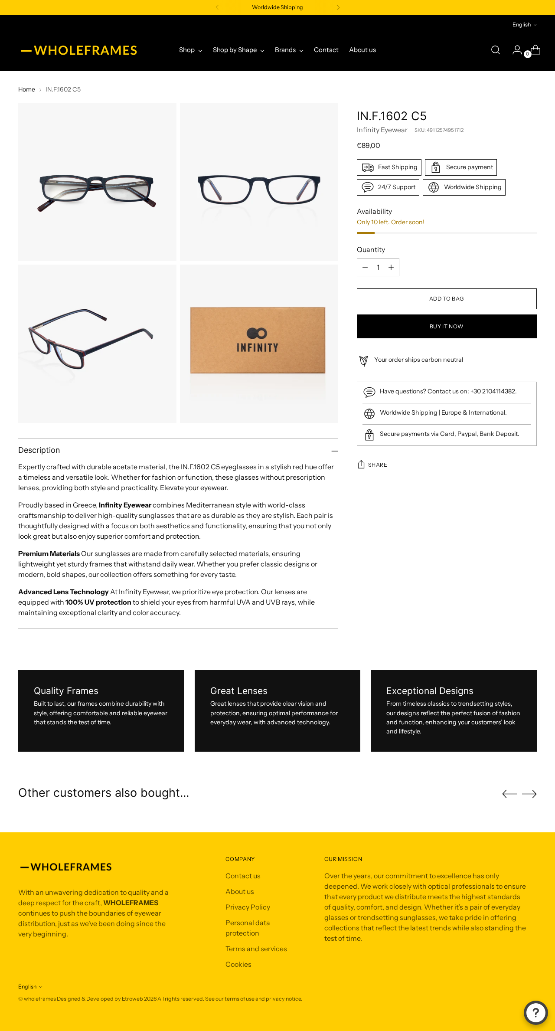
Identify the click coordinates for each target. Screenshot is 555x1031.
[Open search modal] (495, 50)
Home (26, 89)
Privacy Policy (247, 907)
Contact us (243, 875)
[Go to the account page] (513, 50)
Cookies (238, 964)
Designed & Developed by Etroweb (100, 998)
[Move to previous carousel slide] (509, 794)
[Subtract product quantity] (365, 267)
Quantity (371, 249)
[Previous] (217, 7)
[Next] (338, 7)
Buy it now (447, 326)
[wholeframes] (79, 49)
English (522, 24)
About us (239, 891)
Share (378, 464)
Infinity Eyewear (382, 129)
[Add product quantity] (391, 267)
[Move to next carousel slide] (529, 793)
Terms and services (256, 948)
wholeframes (40, 998)
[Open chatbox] (536, 1013)
